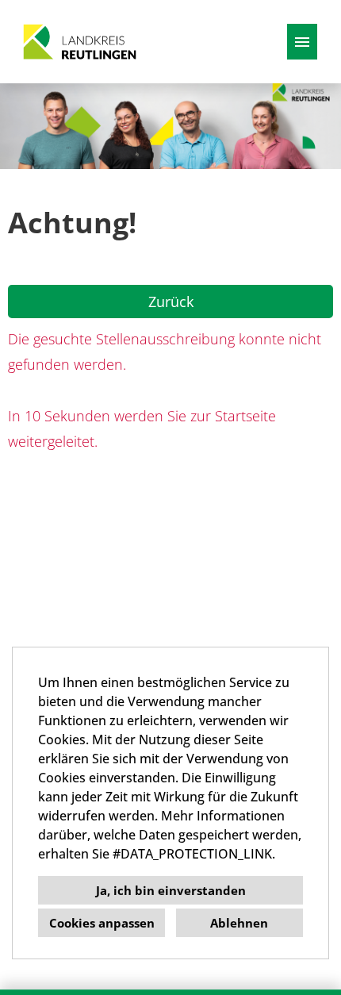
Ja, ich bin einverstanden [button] (171, 890)
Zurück (170, 301)
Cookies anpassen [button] (102, 923)
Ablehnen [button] (239, 923)
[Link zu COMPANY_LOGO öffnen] (80, 41)
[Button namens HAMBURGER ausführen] (302, 42)
